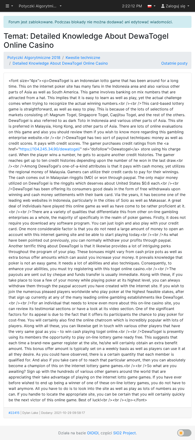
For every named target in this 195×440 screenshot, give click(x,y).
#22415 (14, 413)
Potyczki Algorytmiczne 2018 (33, 57)
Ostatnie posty (174, 63)
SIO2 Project (124, 432)
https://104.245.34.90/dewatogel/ (50, 149)
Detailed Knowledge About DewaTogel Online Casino (60, 63)
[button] (40, 6)
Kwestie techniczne (83, 57)
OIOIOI (92, 432)
